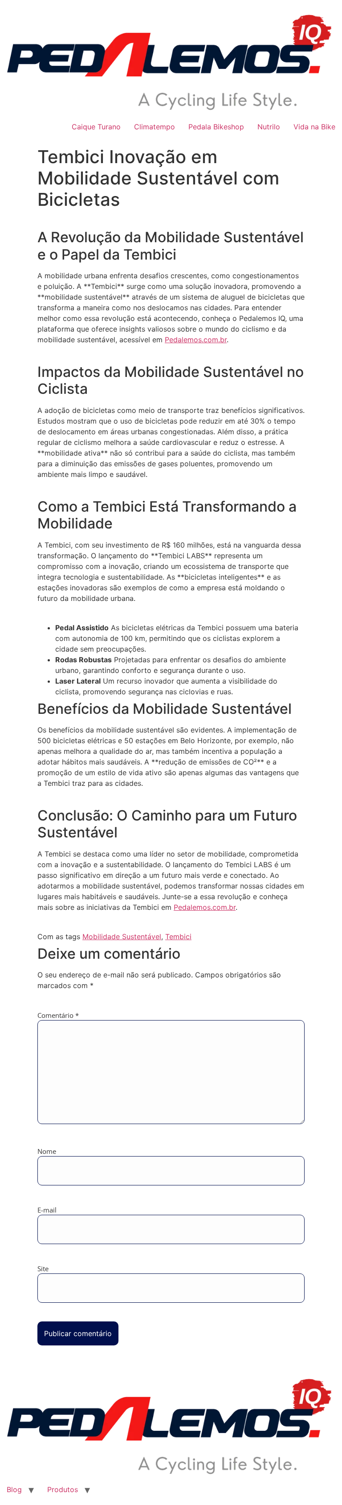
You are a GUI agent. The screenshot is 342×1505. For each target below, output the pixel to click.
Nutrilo (268, 126)
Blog (14, 1489)
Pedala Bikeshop (216, 126)
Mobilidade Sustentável (121, 936)
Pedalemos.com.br (196, 339)
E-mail (47, 1210)
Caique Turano (96, 126)
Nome (46, 1151)
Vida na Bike (314, 126)
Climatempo (154, 126)
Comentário (58, 1015)
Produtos (62, 1489)
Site (43, 1268)
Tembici (178, 936)
